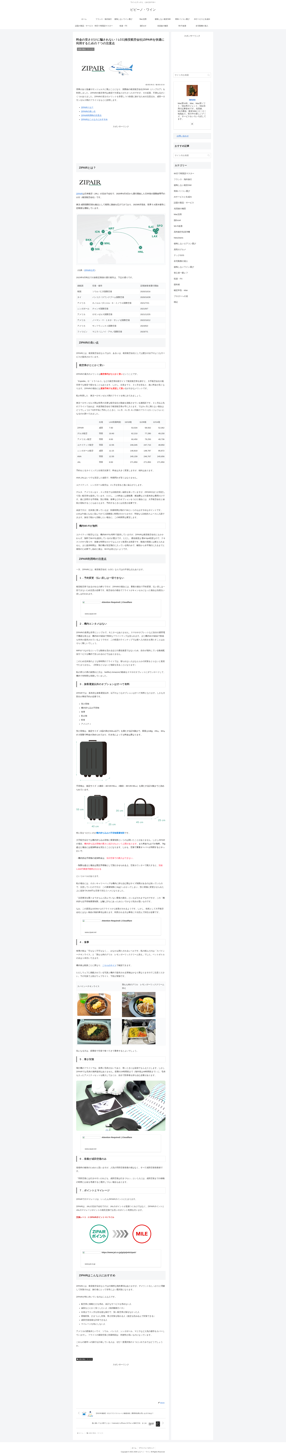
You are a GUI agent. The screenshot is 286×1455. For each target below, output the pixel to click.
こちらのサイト (109, 965)
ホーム (134, 1448)
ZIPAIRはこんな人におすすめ (94, 119)
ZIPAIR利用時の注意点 (91, 115)
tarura (192, 99)
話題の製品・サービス (85, 1359)
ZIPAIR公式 (89, 270)
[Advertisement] (121, 144)
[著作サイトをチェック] (192, 123)
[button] (209, 75)
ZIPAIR (79, 194)
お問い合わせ (183, 136)
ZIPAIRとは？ (87, 107)
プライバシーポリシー (146, 1448)
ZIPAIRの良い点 (88, 111)
